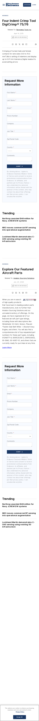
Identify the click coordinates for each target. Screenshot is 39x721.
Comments (11, 155)
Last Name (11, 100)
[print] (36, 44)
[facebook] (13, 44)
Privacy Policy (20, 712)
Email (9, 108)
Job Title (11, 131)
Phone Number (12, 116)
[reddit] (23, 44)
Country (10, 147)
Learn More (7, 347)
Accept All (19, 717)
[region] (19, 713)
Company (10, 123)
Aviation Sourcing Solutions (23, 278)
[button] (3, 4)
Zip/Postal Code (13, 139)
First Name (11, 92)
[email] (26, 44)
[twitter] (19, 44)
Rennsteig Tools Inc (23, 30)
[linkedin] (16, 44)
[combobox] (19, 150)
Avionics (5, 15)
